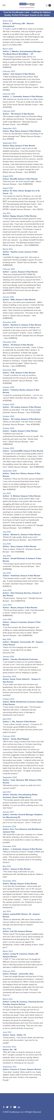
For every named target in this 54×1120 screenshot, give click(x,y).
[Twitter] (7, 1107)
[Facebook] (3, 1107)
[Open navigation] (4, 5)
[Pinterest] (11, 1107)
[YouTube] (15, 1107)
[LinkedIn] (19, 1107)
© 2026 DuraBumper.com (13, 1112)
